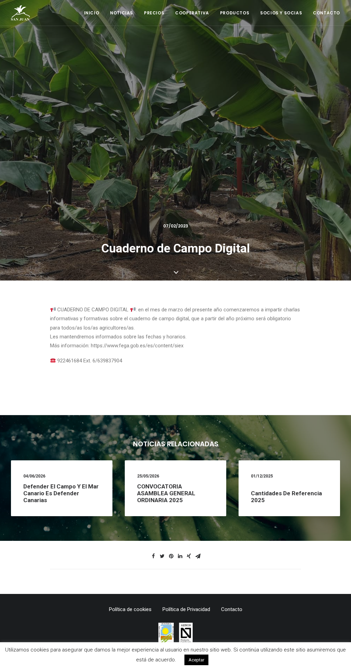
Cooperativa (192, 13)
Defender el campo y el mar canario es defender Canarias (61, 493)
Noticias (121, 13)
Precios (154, 13)
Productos (234, 13)
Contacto (326, 13)
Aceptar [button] (196, 659)
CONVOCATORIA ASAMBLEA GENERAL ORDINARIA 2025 (166, 493)
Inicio (91, 13)
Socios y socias (281, 13)
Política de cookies (130, 609)
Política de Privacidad (186, 609)
